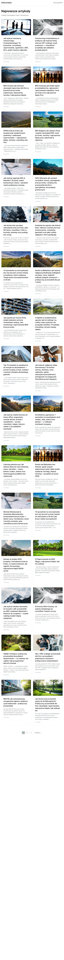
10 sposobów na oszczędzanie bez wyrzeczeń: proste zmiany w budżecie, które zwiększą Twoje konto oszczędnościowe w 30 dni (15, 275)
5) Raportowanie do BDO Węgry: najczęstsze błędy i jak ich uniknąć (47, 561)
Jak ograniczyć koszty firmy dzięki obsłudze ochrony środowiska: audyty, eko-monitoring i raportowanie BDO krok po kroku (15, 322)
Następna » (38, 732)
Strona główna (58, 3)
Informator (6, 2)
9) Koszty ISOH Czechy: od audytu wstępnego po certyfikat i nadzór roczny (46, 609)
